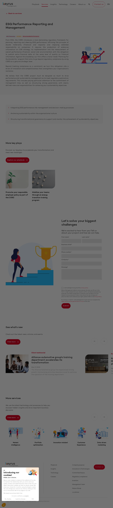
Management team (78, 484)
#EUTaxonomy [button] (10, 36)
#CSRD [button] (19, 36)
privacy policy (84, 287)
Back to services (15, 13)
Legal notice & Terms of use (15, 501)
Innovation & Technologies (81, 469)
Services (44, 4)
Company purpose (78, 465)
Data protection (44, 501)
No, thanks (8, 499)
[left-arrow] (94, 341)
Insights (53, 4)
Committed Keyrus (78, 473)
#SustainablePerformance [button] (31, 36)
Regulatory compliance (79, 477)
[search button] (89, 4)
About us (81, 4)
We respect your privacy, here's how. (13, 493)
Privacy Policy (98, 296)
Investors (75, 481)
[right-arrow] (104, 341)
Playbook (35, 4)
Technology (63, 4)
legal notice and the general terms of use (72, 301)
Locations (75, 492)
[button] (4, 505)
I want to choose (20, 499)
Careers (73, 4)
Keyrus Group (76, 488)
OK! (33, 499)
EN (108, 4)
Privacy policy (31, 501)
